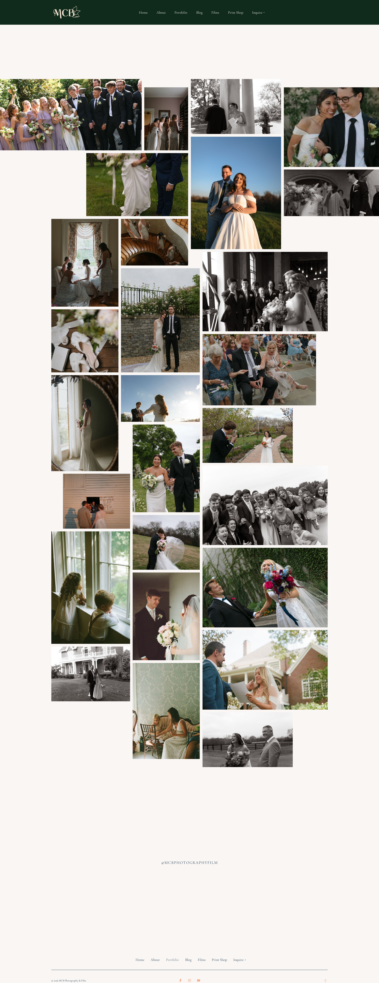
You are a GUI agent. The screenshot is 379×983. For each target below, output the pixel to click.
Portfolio (172, 960)
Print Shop (219, 960)
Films (201, 960)
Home (140, 960)
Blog (188, 960)
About (155, 960)
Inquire (238, 960)
